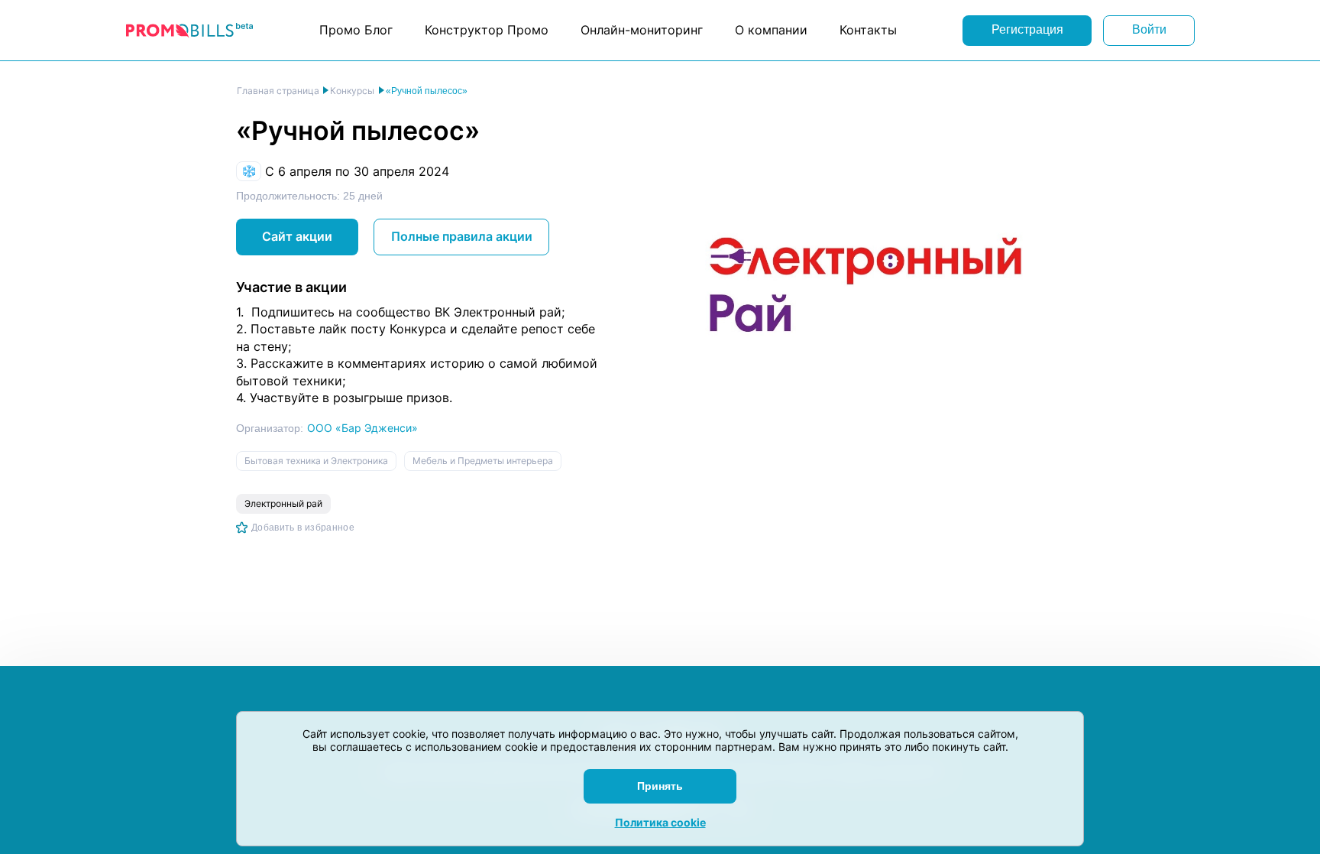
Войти (1149, 29)
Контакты (868, 29)
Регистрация (1027, 29)
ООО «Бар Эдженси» (362, 427)
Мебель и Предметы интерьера (482, 460)
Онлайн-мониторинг (642, 29)
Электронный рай (283, 503)
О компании (771, 29)
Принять (660, 786)
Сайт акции (297, 236)
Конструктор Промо (486, 29)
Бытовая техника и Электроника (316, 460)
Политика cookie (660, 822)
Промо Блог (356, 29)
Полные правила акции (461, 236)
